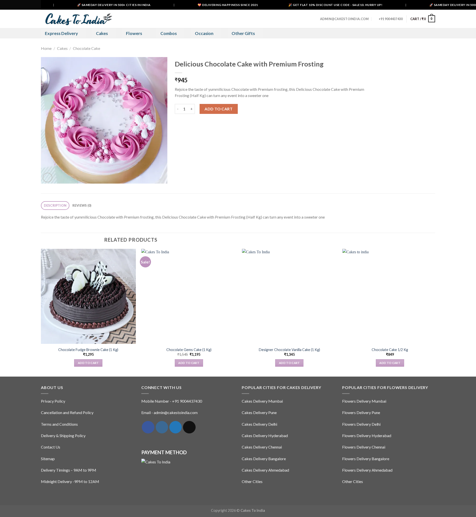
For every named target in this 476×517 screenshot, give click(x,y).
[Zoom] (47, 177)
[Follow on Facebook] (148, 427)
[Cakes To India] (77, 18)
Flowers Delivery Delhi (361, 424)
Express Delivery (61, 33)
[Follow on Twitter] (175, 427)
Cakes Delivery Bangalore (264, 458)
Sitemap (48, 458)
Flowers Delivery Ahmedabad (367, 470)
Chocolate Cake (86, 48)
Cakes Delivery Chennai (262, 447)
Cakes (102, 33)
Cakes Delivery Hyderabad (265, 435)
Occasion (204, 33)
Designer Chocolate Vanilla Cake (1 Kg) (289, 350)
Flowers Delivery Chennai (363, 447)
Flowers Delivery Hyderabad (366, 435)
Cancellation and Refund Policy (67, 412)
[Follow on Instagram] (162, 427)
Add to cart (219, 108)
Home (46, 48)
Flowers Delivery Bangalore (365, 458)
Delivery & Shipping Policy (63, 435)
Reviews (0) (81, 205)
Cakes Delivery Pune (259, 412)
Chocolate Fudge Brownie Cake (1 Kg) (88, 350)
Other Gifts (243, 33)
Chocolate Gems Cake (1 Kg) (188, 350)
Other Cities (252, 481)
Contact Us (50, 447)
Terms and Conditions (59, 424)
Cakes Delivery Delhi (259, 424)
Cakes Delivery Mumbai (262, 401)
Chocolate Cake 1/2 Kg (390, 350)
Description (55, 205)
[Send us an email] (189, 427)
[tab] (55, 205)
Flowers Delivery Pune (361, 412)
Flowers (134, 33)
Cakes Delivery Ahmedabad (265, 470)
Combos (168, 33)
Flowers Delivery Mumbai (364, 401)
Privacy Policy (53, 401)
